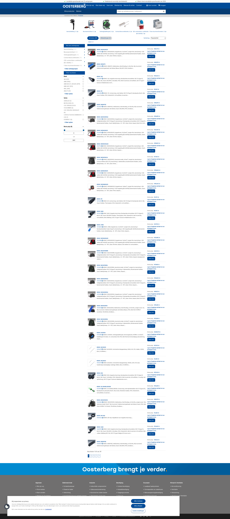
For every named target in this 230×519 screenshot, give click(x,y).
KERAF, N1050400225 (102, 238)
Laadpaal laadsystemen (152, 486)
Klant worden (152, 5)
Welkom (75, 16)
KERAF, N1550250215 (102, 131)
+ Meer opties (68, 94)
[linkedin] (144, 516)
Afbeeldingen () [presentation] (106, 38)
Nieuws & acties (129, 5)
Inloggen (163, 5)
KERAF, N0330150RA (102, 265)
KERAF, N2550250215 (102, 171)
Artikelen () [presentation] (93, 38)
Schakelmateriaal (69, 486)
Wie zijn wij (90, 5)
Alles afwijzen (138, 506)
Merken (78, 11)
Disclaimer (98, 516)
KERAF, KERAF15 (101, 64)
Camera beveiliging (123, 486)
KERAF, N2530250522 (102, 279)
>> (99, 456)
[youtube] (147, 516)
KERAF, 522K (100, 427)
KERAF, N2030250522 (102, 117)
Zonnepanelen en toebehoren (154, 489)
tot (74, 137)
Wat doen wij (100, 5)
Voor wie (110, 5)
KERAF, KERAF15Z (101, 105)
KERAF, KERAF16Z (101, 442)
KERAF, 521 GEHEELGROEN (104, 387)
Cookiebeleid (48, 509)
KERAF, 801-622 (101, 416)
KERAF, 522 (100, 77)
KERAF (90, 42)
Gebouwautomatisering (98, 489)
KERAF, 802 (100, 373)
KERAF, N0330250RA (102, 319)
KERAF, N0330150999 (102, 251)
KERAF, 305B (100, 225)
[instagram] (150, 516)
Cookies (114, 516)
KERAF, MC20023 (101, 361)
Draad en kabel (68, 489)
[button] (7, 506)
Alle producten (69, 11)
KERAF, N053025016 (102, 306)
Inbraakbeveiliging (123, 489)
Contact (139, 5)
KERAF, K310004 (101, 333)
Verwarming (175, 492)
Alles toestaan (138, 501)
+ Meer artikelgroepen (71, 69)
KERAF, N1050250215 (102, 50)
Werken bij (118, 5)
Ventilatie (175, 489)
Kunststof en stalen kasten (99, 492)
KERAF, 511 (99, 91)
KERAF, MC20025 (101, 347)
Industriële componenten (98, 486)
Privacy (106, 516)
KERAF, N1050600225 (102, 184)
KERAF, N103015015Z (102, 400)
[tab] (93, 38)
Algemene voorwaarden (85, 516)
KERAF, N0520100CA (102, 157)
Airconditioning (176, 486)
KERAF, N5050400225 (102, 144)
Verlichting (67, 492)
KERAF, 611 (99, 199)
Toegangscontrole (123, 492)
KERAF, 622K (100, 211)
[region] (93, 506)
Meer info (151, 56)
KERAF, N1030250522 (102, 292)
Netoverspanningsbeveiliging (154, 492)
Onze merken (41, 489)
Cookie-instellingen (138, 511)
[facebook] (141, 516)
